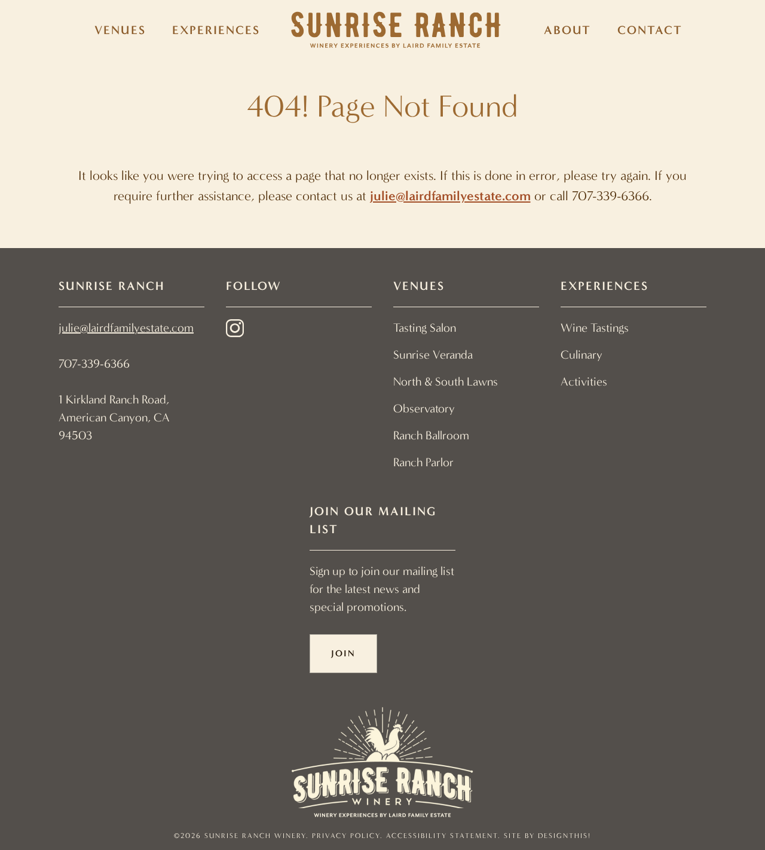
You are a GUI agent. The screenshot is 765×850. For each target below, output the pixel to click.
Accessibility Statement (442, 835)
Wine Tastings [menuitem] (595, 328)
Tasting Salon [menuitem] (424, 328)
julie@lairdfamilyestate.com (450, 196)
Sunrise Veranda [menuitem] (433, 355)
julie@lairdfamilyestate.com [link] (126, 328)
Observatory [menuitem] (424, 408)
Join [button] (343, 653)
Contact (650, 30)
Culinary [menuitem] (581, 355)
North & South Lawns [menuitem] (445, 382)
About (567, 30)
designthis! (564, 835)
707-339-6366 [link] (94, 364)
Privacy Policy (346, 835)
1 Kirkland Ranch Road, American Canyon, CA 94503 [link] (114, 417)
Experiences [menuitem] (216, 30)
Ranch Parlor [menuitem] (423, 462)
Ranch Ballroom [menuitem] (431, 435)
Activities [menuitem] (584, 382)
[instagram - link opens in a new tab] (235, 331)
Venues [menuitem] (120, 30)
